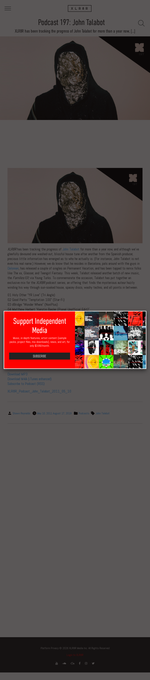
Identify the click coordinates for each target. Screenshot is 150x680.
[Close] (146, 311)
